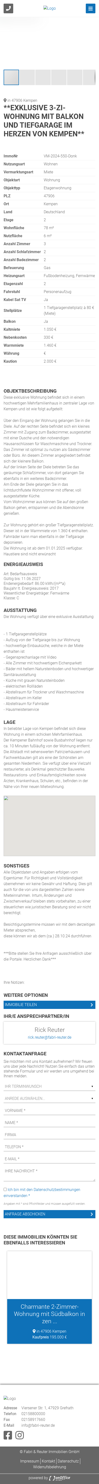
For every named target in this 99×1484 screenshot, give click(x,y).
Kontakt (48, 1461)
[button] (91, 21)
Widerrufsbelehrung (49, 1467)
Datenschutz (68, 1461)
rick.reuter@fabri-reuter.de (49, 1037)
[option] (49, 1297)
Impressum (29, 1461)
